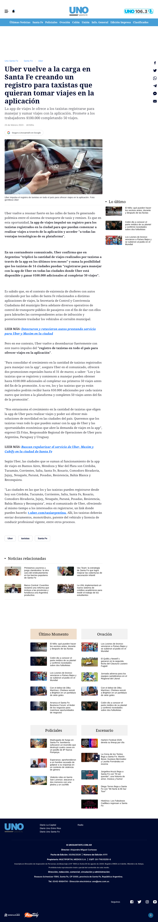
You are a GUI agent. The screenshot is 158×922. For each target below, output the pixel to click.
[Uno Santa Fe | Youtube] (155, 902)
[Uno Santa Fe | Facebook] (132, 902)
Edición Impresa (120, 22)
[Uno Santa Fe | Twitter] (139, 902)
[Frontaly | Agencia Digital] (29, 915)
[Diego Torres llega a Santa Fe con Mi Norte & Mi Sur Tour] (104, 789)
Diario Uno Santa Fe (50, 831)
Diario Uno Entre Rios (50, 828)
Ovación (65, 22)
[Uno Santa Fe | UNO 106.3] (138, 11)
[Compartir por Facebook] (155, 63)
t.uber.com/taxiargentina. (47, 513)
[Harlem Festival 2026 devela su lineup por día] (104, 743)
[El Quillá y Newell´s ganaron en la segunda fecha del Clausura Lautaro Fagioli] (104, 662)
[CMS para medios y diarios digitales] (12, 915)
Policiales (51, 22)
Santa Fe (38, 22)
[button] (6, 11)
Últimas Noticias (20, 22)
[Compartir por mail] (155, 101)
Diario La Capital (48, 825)
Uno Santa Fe (11, 61)
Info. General (100, 22)
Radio (80, 825)
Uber (40, 61)
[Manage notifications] (150, 915)
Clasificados (140, 22)
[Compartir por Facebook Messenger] (155, 94)
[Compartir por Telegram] (155, 86)
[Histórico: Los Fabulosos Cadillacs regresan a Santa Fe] (104, 804)
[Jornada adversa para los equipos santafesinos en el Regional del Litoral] (104, 676)
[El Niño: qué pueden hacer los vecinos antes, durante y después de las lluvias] (129, 211)
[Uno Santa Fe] (79, 11)
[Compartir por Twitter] (155, 70)
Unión (85, 22)
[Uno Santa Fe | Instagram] (147, 902)
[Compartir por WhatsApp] (155, 78)
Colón (76, 22)
